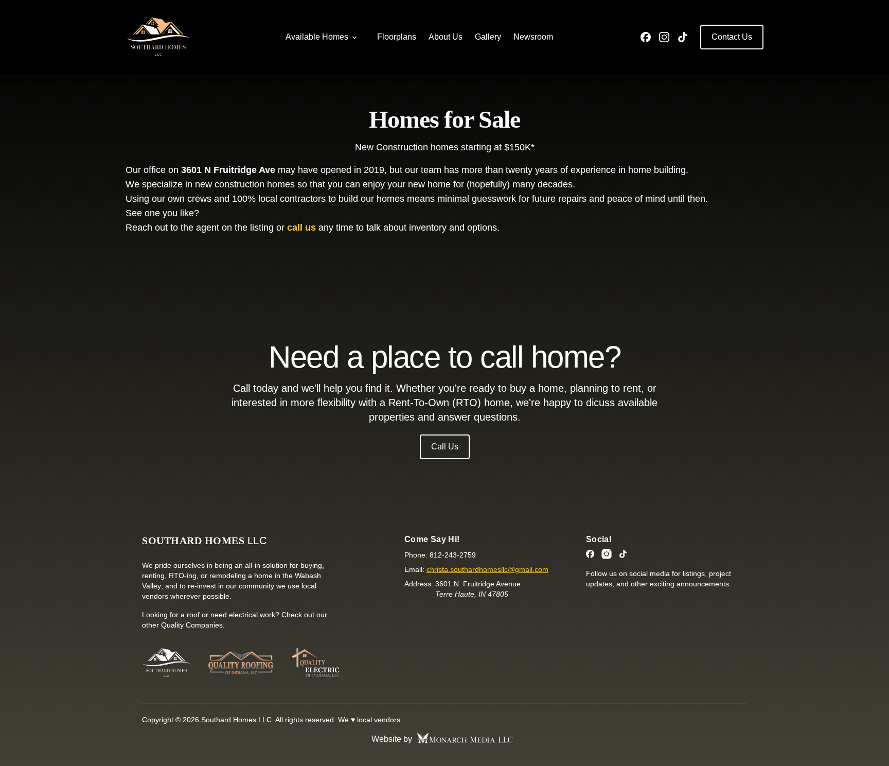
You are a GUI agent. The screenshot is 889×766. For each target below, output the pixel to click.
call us (301, 227)
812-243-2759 (453, 555)
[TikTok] (683, 37)
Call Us (444, 446)
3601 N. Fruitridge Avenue (478, 589)
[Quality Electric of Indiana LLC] (315, 662)
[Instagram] (664, 37)
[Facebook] (646, 37)
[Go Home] (166, 662)
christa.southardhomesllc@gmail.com (487, 569)
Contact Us (732, 36)
